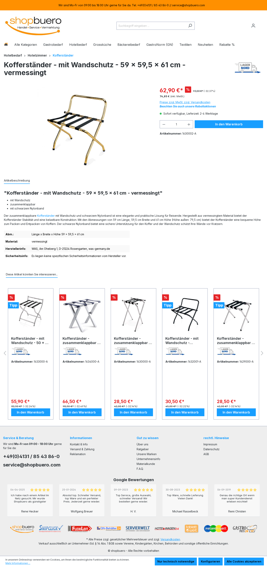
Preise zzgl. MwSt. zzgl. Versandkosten (185, 102)
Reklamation (78, 454)
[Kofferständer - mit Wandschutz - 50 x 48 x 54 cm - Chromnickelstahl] (30, 313)
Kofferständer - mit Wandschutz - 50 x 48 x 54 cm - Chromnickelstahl (30, 340)
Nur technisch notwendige (175, 561)
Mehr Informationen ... (17, 563)
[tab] (17, 180)
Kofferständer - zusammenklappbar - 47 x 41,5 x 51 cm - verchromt (235, 340)
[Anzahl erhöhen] (189, 124)
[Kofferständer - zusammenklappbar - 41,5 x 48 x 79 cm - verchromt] (133, 313)
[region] (133, 5)
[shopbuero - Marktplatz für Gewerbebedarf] (33, 25)
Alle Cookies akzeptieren (244, 561)
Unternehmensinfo (148, 459)
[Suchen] (190, 26)
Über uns (142, 444)
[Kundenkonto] (253, 26)
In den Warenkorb (229, 124)
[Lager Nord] (247, 69)
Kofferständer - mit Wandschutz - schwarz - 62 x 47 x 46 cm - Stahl (182, 340)
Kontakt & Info (79, 444)
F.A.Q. (140, 468)
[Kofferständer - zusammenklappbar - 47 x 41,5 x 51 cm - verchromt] (236, 313)
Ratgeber (143, 449)
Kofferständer (46, 215)
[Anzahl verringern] (164, 124)
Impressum (210, 444)
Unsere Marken (147, 454)
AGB (206, 454)
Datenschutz (211, 449)
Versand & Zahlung (82, 449)
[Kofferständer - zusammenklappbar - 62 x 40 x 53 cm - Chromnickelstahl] (82, 313)
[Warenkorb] (260, 24)
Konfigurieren (210, 561)
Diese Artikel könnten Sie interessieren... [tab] (32, 274)
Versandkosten (170, 539)
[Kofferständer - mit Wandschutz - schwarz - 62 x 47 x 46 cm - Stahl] (184, 313)
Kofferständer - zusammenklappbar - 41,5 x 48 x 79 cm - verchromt (132, 340)
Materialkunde (146, 463)
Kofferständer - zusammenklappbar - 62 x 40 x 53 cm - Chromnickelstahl (81, 340)
